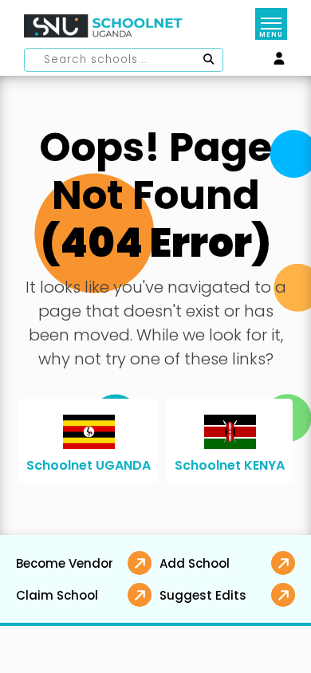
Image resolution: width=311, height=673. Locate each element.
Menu (270, 34)
